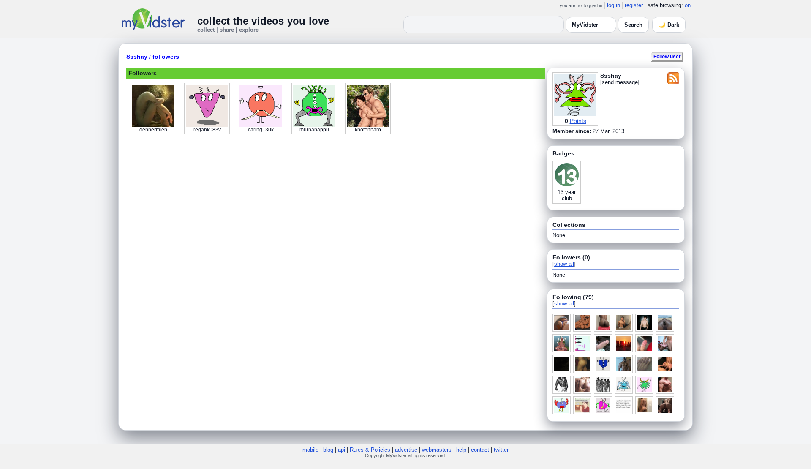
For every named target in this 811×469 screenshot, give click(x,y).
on (688, 5)
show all (564, 264)
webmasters (437, 450)
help (461, 450)
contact (480, 450)
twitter (501, 450)
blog (328, 450)
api (341, 450)
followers (165, 56)
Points (578, 120)
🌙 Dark (669, 25)
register (634, 5)
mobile (310, 450)
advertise (406, 450)
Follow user (667, 56)
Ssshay (136, 56)
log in (613, 5)
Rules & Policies (370, 450)
